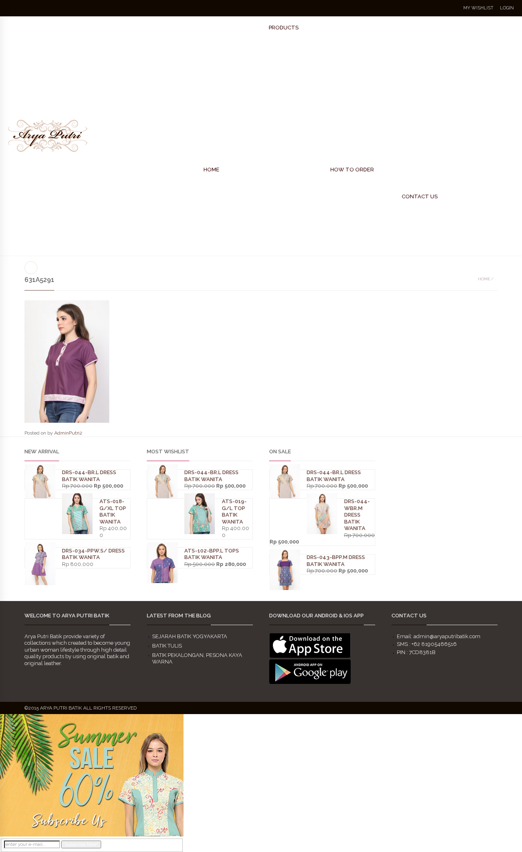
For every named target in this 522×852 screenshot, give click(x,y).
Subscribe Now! (81, 844)
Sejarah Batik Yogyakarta (189, 636)
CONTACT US (420, 196)
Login (507, 8)
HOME (211, 169)
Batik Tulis (167, 646)
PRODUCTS (284, 27)
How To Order (352, 169)
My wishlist (478, 8)
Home (484, 279)
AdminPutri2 (68, 433)
